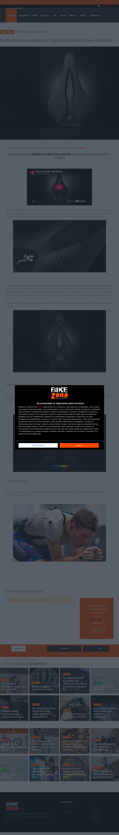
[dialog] (59, 417)
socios (40, 407)
